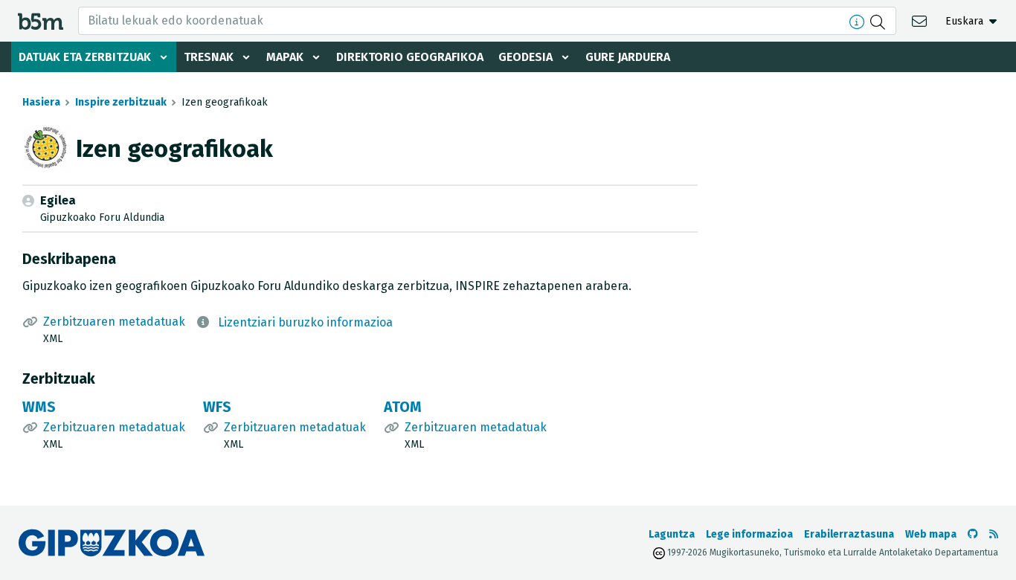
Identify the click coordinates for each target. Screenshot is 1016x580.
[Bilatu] (879, 21)
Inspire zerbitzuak (121, 102)
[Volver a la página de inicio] (40, 20)
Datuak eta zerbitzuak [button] (85, 57)
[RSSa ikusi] (993, 534)
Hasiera (41, 102)
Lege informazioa (749, 534)
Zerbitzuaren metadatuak (114, 322)
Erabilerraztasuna (849, 534)
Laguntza (672, 534)
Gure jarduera (627, 57)
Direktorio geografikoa (409, 57)
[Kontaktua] (921, 20)
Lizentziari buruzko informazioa (305, 322)
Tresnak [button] (209, 57)
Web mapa (930, 534)
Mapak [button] (284, 57)
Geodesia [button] (525, 57)
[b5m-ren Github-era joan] (973, 534)
